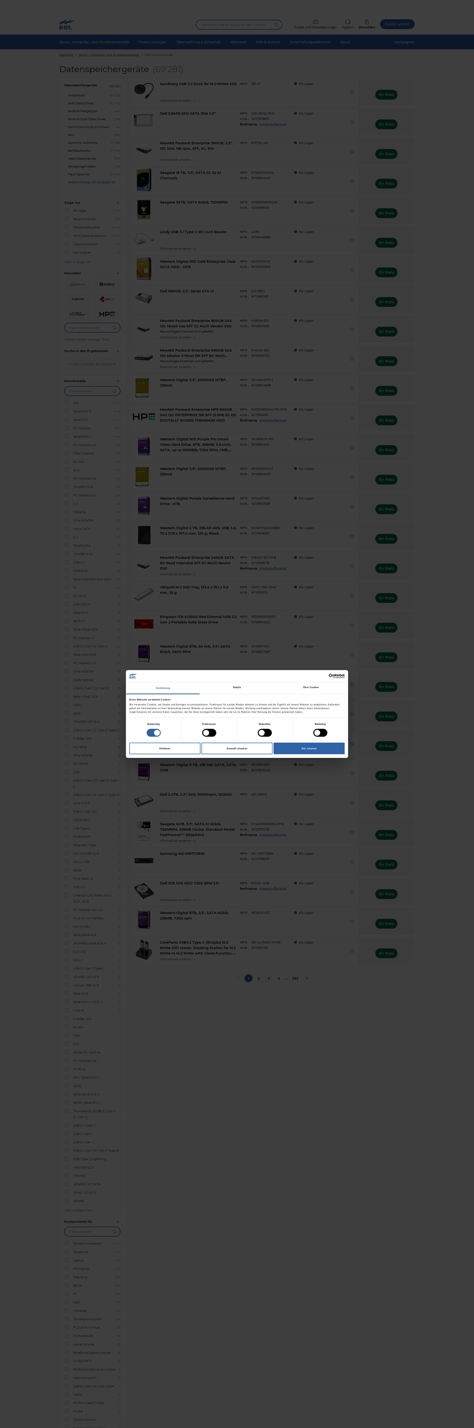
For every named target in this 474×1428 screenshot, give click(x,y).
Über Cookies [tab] (311, 687)
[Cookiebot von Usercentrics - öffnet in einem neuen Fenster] (323, 676)
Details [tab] (237, 687)
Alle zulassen (309, 748)
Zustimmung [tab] (163, 688)
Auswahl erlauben (237, 748)
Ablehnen (164, 748)
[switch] (209, 733)
